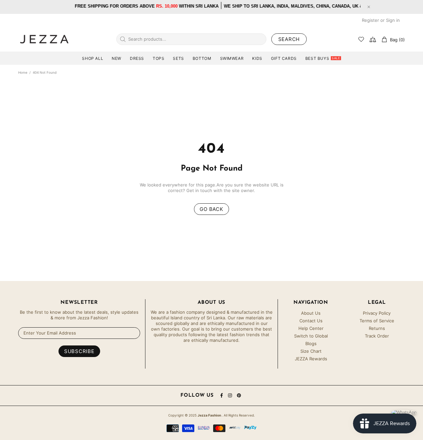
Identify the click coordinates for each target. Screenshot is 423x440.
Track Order (377, 336)
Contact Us (311, 320)
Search (289, 39)
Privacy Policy (377, 313)
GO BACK (211, 209)
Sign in (393, 20)
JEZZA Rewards (311, 358)
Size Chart (311, 351)
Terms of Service (377, 320)
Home (22, 72)
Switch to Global (311, 336)
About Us (311, 313)
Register (370, 20)
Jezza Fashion (44, 39)
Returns (377, 328)
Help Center (311, 328)
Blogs (311, 343)
